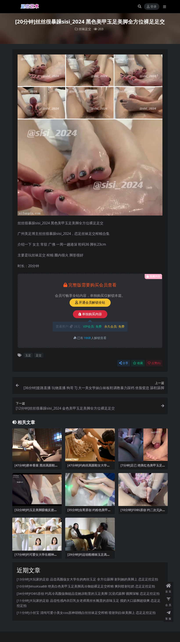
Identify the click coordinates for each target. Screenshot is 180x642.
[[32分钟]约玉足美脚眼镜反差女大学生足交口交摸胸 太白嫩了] (37, 489)
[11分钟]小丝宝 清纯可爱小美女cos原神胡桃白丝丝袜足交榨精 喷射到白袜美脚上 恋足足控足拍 (86, 612)
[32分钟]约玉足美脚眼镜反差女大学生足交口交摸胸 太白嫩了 (35, 512)
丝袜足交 (85, 29)
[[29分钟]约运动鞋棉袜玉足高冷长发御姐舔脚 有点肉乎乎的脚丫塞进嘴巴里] (90, 534)
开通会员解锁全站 (92, 302)
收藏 (140, 363)
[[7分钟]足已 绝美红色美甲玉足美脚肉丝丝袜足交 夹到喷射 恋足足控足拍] (143, 444)
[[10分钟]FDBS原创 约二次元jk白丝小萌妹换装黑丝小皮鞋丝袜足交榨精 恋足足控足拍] (143, 489)
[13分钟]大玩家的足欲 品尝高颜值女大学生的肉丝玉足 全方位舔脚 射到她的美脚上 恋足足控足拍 (87, 579)
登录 (153, 6)
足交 (38, 355)
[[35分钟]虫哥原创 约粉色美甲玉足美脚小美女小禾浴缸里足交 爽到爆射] (90, 489)
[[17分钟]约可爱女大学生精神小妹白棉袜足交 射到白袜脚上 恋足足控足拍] (37, 534)
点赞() (155, 363)
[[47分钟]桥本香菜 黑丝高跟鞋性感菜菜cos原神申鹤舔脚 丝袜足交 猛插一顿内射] (37, 444)
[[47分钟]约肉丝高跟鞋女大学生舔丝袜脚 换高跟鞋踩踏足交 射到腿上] (90, 444)
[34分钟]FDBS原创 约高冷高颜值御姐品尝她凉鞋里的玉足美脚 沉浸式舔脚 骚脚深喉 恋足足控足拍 (88, 593)
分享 (125, 363)
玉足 (28, 355)
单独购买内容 (92, 314)
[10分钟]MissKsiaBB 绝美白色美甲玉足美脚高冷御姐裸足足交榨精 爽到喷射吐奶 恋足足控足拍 (86, 586)
